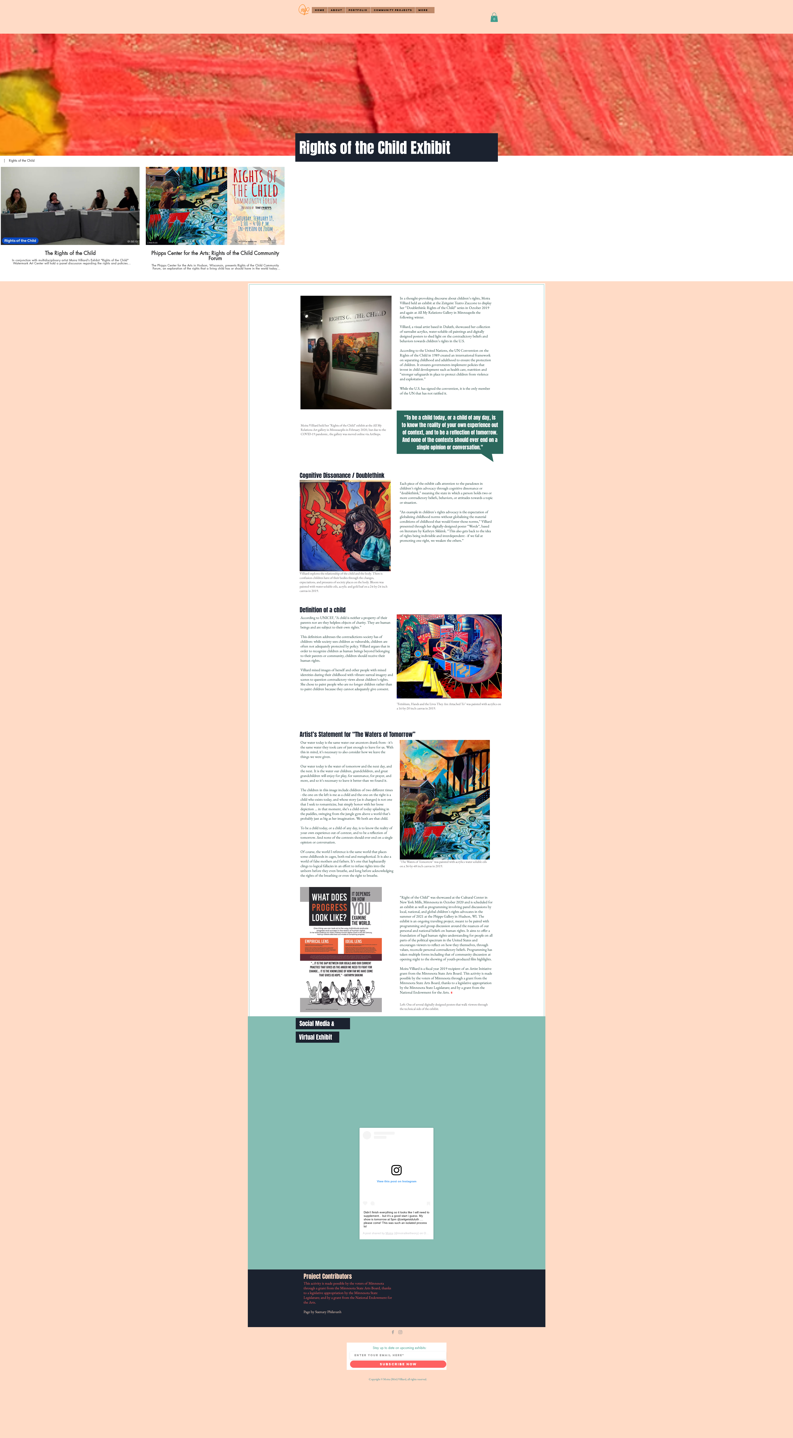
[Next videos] (787, 205)
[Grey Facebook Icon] (392, 1332)
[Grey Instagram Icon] (400, 1332)
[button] (336, 10)
